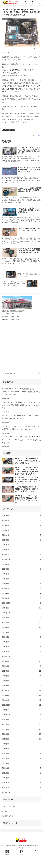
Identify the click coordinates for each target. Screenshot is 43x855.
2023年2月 (21, 695)
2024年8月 (21, 622)
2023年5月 (21, 681)
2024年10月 (21, 613)
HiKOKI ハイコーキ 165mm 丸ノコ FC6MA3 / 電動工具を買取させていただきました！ (21, 417)
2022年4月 (21, 744)
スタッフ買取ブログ (8, 130)
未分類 (4, 811)
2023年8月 (21, 666)
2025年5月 (21, 579)
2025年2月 (21, 593)
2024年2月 (21, 651)
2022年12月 (21, 705)
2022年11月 (21, 710)
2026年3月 (21, 540)
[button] (39, 373)
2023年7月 (21, 671)
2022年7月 (21, 729)
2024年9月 (21, 617)
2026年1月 (21, 549)
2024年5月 (21, 637)
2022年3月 (21, 749)
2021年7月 (21, 763)
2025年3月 (21, 588)
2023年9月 (21, 661)
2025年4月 (21, 583)
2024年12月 (21, 603)
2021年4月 (21, 778)
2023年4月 (21, 685)
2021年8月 (21, 758)
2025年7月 (21, 574)
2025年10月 (21, 559)
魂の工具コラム (7, 816)
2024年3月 (21, 647)
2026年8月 (21, 516)
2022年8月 (21, 724)
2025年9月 (21, 564)
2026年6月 (21, 525)
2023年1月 (21, 700)
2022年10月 (21, 715)
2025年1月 (21, 598)
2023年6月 (21, 676)
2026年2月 (21, 545)
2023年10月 (21, 656)
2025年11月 (21, 554)
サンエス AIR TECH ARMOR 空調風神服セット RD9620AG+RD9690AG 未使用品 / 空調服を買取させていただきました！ (21, 391)
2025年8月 (21, 569)
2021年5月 (21, 773)
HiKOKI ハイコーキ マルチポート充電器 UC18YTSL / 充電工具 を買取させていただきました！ (21, 428)
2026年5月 (21, 530)
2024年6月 (21, 632)
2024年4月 (21, 642)
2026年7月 (21, 520)
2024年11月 (21, 608)
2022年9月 (21, 719)
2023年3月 (21, 690)
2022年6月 (21, 734)
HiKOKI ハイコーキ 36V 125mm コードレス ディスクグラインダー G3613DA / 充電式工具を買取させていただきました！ (21, 440)
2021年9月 (21, 753)
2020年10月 (21, 792)
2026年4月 (21, 535)
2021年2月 (21, 782)
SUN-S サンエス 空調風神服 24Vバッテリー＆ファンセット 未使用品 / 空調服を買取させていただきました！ (21, 405)
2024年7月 (21, 627)
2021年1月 (21, 787)
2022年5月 (21, 739)
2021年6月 (21, 768)
